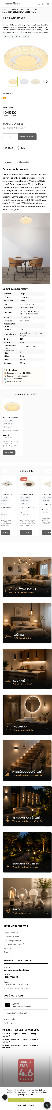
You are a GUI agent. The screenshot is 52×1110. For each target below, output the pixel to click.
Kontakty (7, 948)
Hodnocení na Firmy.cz (21, 1006)
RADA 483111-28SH (10, 417)
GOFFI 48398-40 (27, 494)
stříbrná (27, 317)
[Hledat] (38, 3)
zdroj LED (23, 335)
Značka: (8, 107)
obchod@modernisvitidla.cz (16, 970)
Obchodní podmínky (12, 940)
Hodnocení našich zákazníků (15, 1013)
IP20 (21, 339)
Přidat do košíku (27, 137)
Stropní (23, 294)
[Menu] (47, 3)
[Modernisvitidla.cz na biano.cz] (26, 1071)
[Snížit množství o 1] (6, 137)
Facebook (8, 1023)
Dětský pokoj (33, 314)
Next (48, 471)
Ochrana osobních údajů (14, 944)
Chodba (23, 314)
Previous (5, 471)
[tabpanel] (12, 427)
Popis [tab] (9, 162)
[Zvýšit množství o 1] (15, 137)
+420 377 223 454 (11, 977)
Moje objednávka (11, 932)
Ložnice (36, 311)
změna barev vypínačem (30, 333)
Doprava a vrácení (11, 936)
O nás (6, 952)
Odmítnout (33, 1105)
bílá (21, 317)
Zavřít (44, 154)
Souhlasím (27, 1100)
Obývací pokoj (26, 311)
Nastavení (22, 1105)
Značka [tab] (22, 162)
